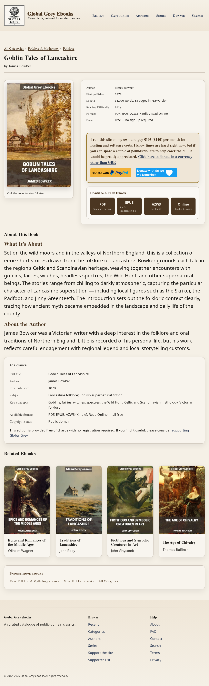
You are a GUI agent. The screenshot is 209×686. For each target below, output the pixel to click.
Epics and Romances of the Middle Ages (27, 542)
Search (197, 15)
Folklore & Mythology (43, 48)
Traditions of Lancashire (70, 542)
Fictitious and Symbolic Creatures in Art (130, 542)
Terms (155, 652)
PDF (102, 206)
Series (161, 15)
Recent (98, 15)
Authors (142, 15)
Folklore (68, 48)
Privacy (155, 660)
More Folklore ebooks (79, 581)
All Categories (14, 48)
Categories (120, 15)
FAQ (153, 631)
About (155, 624)
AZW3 (156, 206)
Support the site (100, 652)
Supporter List (99, 660)
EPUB (128, 206)
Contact (156, 638)
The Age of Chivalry (179, 542)
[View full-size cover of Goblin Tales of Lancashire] (38, 134)
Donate (179, 15)
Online (183, 206)
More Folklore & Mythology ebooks (34, 581)
